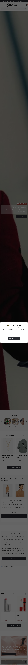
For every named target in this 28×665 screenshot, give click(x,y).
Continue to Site (14, 338)
